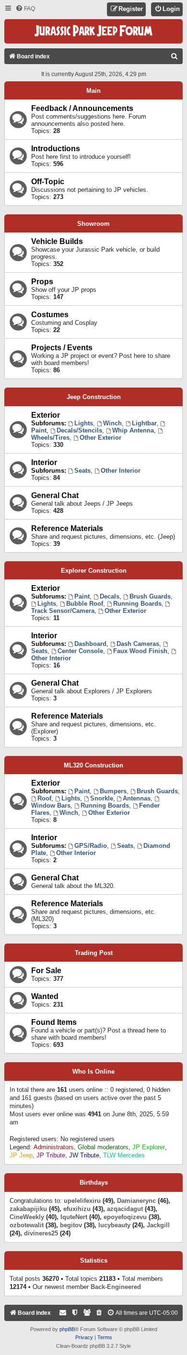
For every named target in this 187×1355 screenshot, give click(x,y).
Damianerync (136, 1200)
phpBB (67, 1329)
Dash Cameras (138, 643)
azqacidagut (125, 1208)
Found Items (54, 1022)
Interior (44, 462)
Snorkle (101, 798)
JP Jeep (21, 1155)
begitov (71, 1225)
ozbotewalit (27, 1225)
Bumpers (113, 791)
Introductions (55, 148)
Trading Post (94, 952)
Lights (83, 423)
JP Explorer (148, 1147)
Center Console (80, 651)
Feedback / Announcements (82, 108)
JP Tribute (50, 1155)
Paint (82, 596)
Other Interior (120, 470)
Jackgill (158, 1225)
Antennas (137, 798)
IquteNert (73, 1217)
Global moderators (103, 1147)
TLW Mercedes (124, 1155)
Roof (44, 798)
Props (42, 282)
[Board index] (93, 31)
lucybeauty (114, 1225)
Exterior (45, 415)
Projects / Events (62, 348)
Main (93, 90)
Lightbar (144, 423)
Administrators (54, 1147)
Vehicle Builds (57, 241)
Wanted (44, 996)
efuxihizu (77, 1208)
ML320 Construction (93, 765)
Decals (109, 596)
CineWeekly (27, 1217)
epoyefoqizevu (125, 1217)
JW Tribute (84, 1155)
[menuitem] (25, 8)
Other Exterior (100, 437)
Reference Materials (67, 528)
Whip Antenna (133, 430)
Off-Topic (47, 182)
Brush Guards (150, 596)
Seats (82, 470)
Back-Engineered (116, 1286)
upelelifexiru (82, 1200)
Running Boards (137, 603)
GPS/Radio (90, 845)
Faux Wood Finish (140, 651)
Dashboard (90, 643)
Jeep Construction (94, 396)
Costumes (50, 315)
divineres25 (41, 1233)
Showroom (93, 223)
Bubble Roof (84, 603)
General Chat (55, 495)
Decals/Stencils (79, 430)
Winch (112, 423)
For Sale (46, 970)
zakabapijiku (28, 1208)
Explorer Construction (94, 570)
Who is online (93, 1071)
